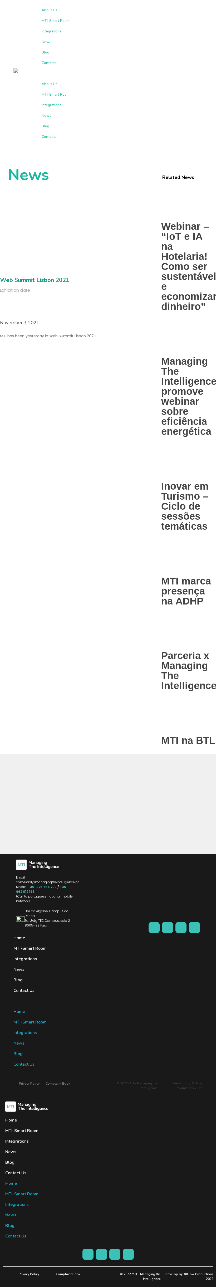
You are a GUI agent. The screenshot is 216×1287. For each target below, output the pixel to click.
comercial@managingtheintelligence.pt (47, 882)
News (46, 41)
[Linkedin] (180, 927)
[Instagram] (167, 927)
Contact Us (24, 990)
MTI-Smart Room (56, 20)
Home (19, 938)
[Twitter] (194, 927)
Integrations (51, 31)
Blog (45, 52)
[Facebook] (154, 927)
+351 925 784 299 (42, 887)
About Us (49, 10)
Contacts (49, 62)
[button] (122, 73)
